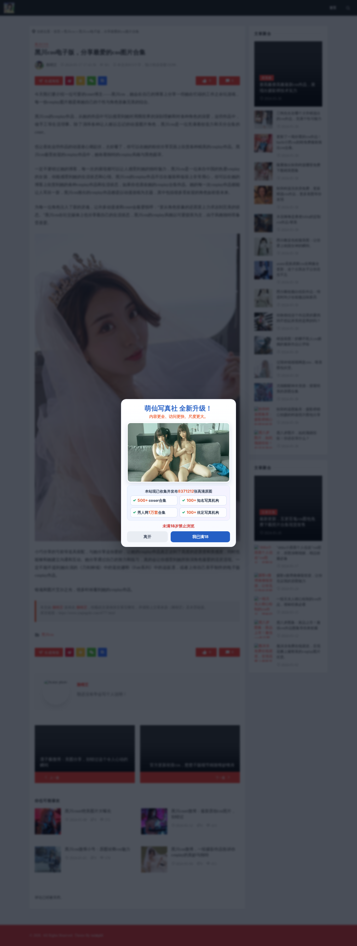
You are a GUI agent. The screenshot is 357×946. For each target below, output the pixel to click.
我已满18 (200, 536)
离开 (147, 536)
